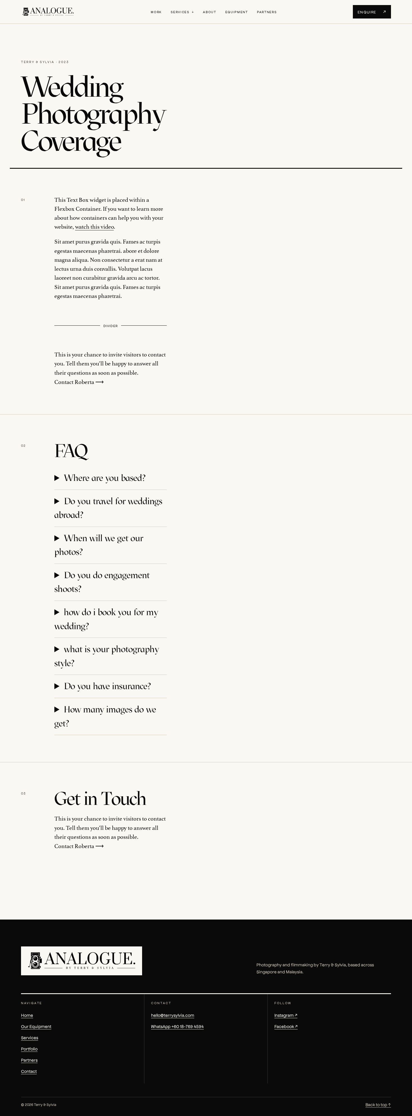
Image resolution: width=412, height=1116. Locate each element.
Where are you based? (104, 478)
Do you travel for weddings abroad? (108, 508)
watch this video (94, 227)
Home (27, 1015)
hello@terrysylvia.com (172, 1015)
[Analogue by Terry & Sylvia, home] (48, 12)
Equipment (236, 12)
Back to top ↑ (378, 1104)
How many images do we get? (105, 716)
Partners (267, 12)
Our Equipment (36, 1026)
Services (180, 12)
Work (156, 12)
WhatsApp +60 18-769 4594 (177, 1026)
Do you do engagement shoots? (102, 582)
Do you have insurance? (107, 686)
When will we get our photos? (98, 545)
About (209, 12)
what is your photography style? (106, 656)
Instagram (285, 1015)
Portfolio (29, 1048)
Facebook (286, 1026)
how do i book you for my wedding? (106, 619)
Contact (29, 1071)
